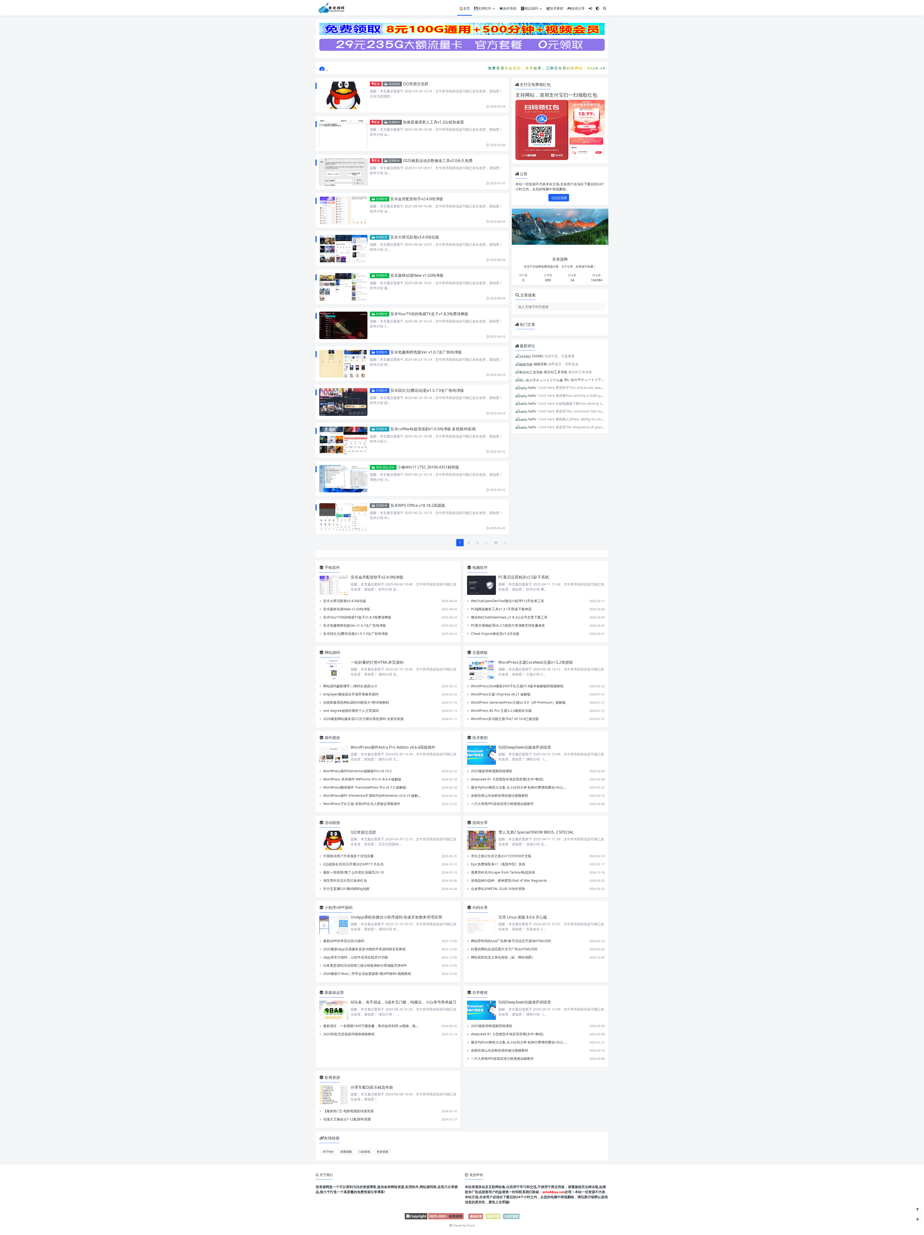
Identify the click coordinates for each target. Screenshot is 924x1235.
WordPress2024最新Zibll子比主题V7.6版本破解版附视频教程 (517, 686)
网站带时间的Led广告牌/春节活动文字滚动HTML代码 (511, 941)
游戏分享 (479, 822)
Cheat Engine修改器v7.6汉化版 (495, 633)
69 (496, 542)
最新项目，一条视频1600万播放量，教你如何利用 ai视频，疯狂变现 (374, 1026)
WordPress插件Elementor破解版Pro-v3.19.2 (357, 771)
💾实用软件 (482, 8)
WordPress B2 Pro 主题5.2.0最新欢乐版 (501, 710)
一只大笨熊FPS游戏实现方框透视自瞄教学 (502, 803)
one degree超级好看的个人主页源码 (351, 710)
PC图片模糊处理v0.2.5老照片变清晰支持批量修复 (508, 625)
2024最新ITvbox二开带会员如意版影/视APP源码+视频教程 (367, 973)
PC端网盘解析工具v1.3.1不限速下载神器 (501, 609)
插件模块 (332, 737)
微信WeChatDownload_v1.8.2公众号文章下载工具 (509, 617)
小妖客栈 (364, 1151)
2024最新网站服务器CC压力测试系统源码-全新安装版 (363, 718)
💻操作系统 (508, 8)
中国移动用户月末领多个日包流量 (348, 856)
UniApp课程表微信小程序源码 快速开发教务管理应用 (396, 917)
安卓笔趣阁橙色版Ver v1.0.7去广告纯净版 (426, 352)
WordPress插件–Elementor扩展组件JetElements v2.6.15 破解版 (372, 795)
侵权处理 (476, 1216)
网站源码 (332, 652)
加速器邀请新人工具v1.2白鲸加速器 (433, 122)
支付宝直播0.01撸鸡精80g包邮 (346, 888)
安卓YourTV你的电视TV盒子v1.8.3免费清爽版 (429, 313)
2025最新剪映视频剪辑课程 (491, 771)
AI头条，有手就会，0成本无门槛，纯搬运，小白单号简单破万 (403, 1002)
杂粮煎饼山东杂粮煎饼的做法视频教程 (499, 795)
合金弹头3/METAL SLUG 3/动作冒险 (498, 888)
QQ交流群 (559, 197)
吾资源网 (455, 1216)
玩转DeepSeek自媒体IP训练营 (524, 747)
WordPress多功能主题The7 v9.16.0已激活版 (505, 718)
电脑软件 (479, 567)
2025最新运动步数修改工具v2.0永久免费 (438, 160)
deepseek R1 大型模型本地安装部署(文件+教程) (507, 779)
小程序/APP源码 (338, 907)
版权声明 (493, 1216)
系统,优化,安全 (385, 467)
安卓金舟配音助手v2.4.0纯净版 (416, 198)
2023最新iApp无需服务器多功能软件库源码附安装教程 (364, 949)
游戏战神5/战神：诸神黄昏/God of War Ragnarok (509, 880)
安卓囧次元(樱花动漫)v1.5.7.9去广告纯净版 (427, 390)
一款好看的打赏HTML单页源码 (377, 662)
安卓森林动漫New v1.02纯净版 (416, 275)
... (486, 542)
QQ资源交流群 (415, 83)
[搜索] (604, 8)
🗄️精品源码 (529, 8)
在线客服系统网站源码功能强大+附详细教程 (356, 702)
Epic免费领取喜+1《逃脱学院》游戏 (498, 864)
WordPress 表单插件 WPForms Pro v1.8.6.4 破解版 (362, 779)
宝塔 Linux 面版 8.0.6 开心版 (522, 917)
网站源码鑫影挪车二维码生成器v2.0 (350, 686)
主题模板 (479, 652)
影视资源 (332, 1077)
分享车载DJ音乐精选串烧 (372, 1087)
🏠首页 (464, 8)
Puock (471, 1225)
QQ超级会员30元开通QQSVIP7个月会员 (353, 864)
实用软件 (394, 122)
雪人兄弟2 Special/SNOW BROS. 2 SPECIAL (536, 832)
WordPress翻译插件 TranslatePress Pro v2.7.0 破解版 (364, 787)
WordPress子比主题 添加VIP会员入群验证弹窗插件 (361, 803)
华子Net (328, 1151)
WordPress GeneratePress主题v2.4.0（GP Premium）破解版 (518, 702)
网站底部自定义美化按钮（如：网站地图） (503, 957)
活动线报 (394, 84)
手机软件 (332, 567)
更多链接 (382, 1151)
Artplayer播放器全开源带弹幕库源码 (351, 694)
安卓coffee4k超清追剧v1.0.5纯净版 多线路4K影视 (433, 428)
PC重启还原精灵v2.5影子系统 (523, 577)
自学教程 (479, 992)
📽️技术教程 (554, 8)
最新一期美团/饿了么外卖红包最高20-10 (353, 872)
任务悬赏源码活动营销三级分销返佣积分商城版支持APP (365, 965)
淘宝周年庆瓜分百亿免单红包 (345, 880)
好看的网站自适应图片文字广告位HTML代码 (504, 949)
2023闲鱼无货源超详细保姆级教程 (349, 1034)
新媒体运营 (334, 992)
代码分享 (479, 907)
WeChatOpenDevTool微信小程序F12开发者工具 (507, 601)
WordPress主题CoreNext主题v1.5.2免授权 (535, 662)
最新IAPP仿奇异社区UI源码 (343, 941)
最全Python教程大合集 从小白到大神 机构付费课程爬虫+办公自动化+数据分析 (530, 787)
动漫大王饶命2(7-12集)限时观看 (347, 1119)
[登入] (590, 8)
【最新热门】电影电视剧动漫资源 (348, 1111)
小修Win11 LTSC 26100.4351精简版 (428, 467)
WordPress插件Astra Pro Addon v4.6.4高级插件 (393, 747)
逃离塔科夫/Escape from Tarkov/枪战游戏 (503, 872)
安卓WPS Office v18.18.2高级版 (417, 505)
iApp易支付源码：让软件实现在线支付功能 (355, 957)
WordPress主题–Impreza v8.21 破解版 (501, 694)
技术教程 (479, 737)
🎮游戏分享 (576, 8)
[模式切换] (597, 8)
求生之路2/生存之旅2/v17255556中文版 (501, 856)
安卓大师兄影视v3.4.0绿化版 (414, 237)
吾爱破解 (346, 1151)
